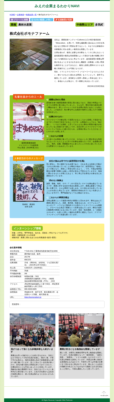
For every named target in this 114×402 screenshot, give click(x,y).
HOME (12, 15)
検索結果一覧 (31, 15)
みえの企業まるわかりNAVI (57, 6)
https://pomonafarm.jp (32, 297)
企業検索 (20, 15)
